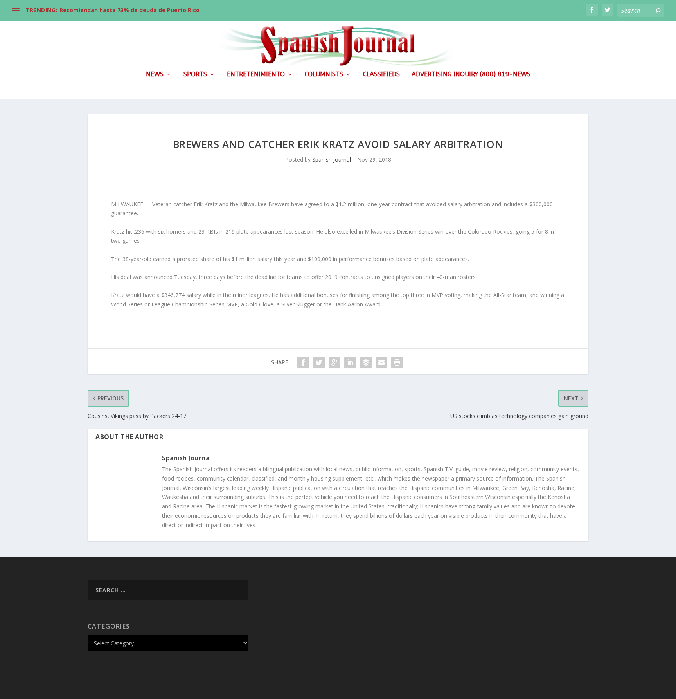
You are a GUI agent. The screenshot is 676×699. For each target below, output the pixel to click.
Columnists (324, 74)
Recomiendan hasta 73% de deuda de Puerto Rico (129, 10)
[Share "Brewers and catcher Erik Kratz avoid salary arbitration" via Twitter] (319, 362)
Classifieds (381, 74)
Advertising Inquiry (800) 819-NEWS (471, 74)
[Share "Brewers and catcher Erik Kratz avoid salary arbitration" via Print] (397, 362)
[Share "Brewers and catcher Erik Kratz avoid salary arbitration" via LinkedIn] (350, 362)
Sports (195, 74)
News (155, 74)
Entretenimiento (256, 74)
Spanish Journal (331, 159)
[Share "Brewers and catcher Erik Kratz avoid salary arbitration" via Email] (381, 362)
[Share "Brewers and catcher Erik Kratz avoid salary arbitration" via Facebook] (303, 362)
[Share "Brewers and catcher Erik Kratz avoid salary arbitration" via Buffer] (366, 362)
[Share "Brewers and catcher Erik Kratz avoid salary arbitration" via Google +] (334, 362)
